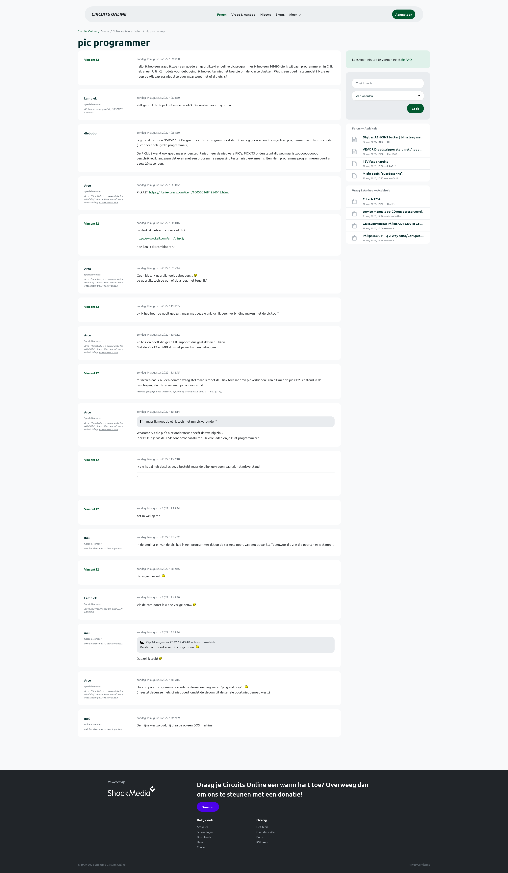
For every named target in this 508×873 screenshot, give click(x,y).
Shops (280, 14)
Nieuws (265, 14)
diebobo (90, 133)
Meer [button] (293, 14)
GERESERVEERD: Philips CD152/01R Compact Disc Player (404, 223)
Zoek (415, 108)
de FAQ (406, 59)
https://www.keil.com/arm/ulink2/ (160, 238)
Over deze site (265, 832)
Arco (87, 185)
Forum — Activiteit (364, 128)
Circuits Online (87, 31)
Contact (202, 847)
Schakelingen (205, 832)
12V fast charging (375, 161)
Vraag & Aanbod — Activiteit (371, 190)
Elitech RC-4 (371, 199)
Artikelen (203, 827)
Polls (259, 837)
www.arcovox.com (108, 202)
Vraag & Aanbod (243, 14)
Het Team (262, 827)
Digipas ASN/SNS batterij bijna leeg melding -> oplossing (404, 137)
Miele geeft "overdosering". (383, 173)
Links (200, 842)
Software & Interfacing (127, 31)
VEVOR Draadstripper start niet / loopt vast (395, 149)
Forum (222, 14)
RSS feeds (262, 842)
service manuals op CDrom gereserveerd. (393, 211)
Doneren (208, 807)
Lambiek (90, 98)
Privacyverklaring (419, 864)
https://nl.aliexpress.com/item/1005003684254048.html (189, 192)
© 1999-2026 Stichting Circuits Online (102, 864)
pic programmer (155, 31)
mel (87, 537)
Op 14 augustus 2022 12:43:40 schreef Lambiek (180, 642)
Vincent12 (91, 59)
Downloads (204, 837)
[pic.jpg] (148, 483)
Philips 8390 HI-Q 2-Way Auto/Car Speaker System (400, 235)
